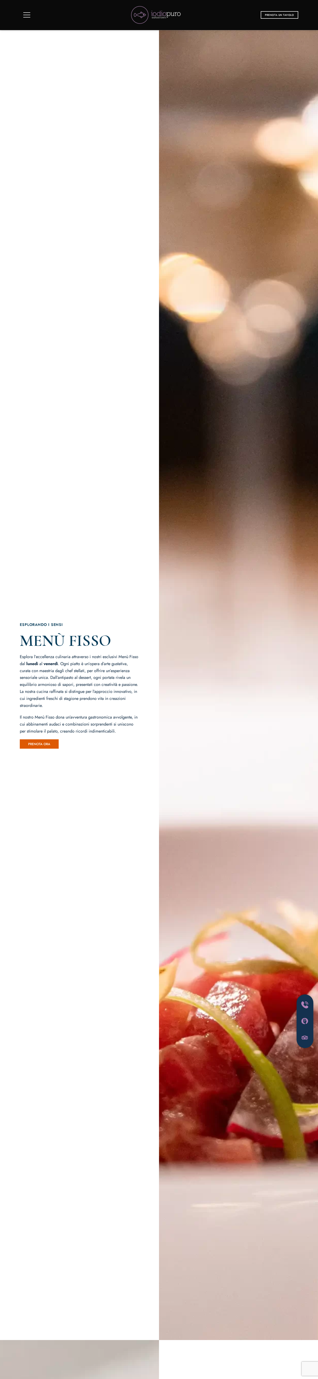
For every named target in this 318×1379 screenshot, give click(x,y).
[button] (279, 15)
